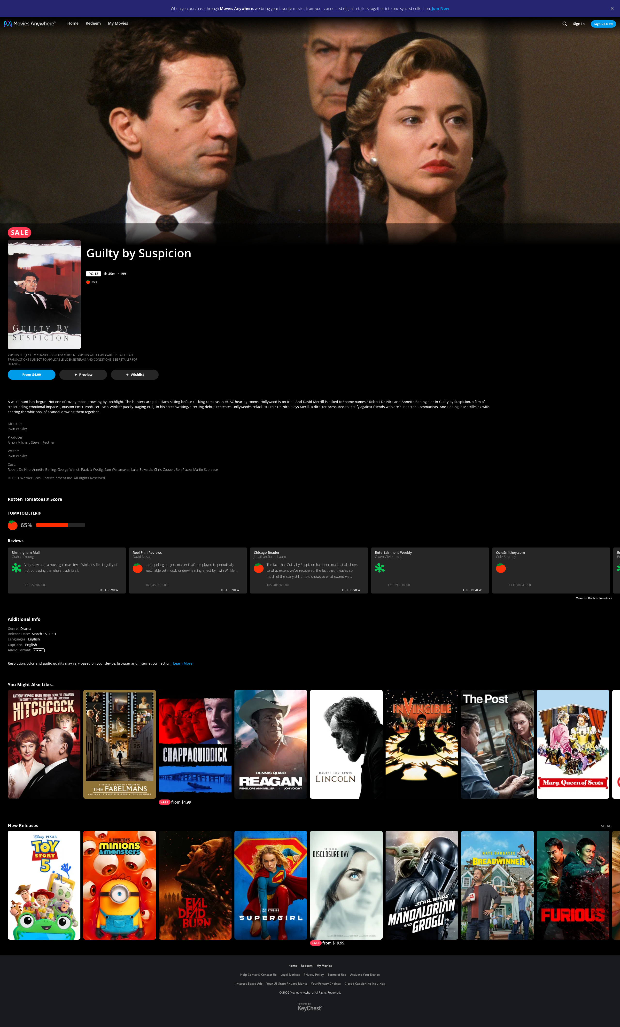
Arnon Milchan (18, 442)
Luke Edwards (141, 469)
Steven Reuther (42, 442)
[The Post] (497, 744)
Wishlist (137, 374)
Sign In (579, 23)
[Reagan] (270, 744)
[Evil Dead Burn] (195, 885)
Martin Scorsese (205, 469)
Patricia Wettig (92, 469)
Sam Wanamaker (117, 469)
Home (72, 23)
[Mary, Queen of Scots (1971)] (573, 744)
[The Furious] (573, 885)
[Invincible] (422, 744)
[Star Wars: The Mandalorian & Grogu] (422, 885)
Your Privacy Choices (326, 983)
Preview (86, 374)
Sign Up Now (603, 24)
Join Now (440, 8)
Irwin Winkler (17, 428)
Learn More (182, 663)
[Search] (564, 24)
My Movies (118, 23)
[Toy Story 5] (44, 885)
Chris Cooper (164, 469)
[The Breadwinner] (497, 885)
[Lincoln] (346, 744)
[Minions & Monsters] (119, 885)
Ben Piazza (184, 469)
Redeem (93, 23)
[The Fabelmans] (119, 744)
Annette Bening (44, 469)
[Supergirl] (270, 885)
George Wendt (68, 469)
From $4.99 (31, 374)
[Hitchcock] (44, 744)
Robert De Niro (19, 469)
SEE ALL (606, 826)
